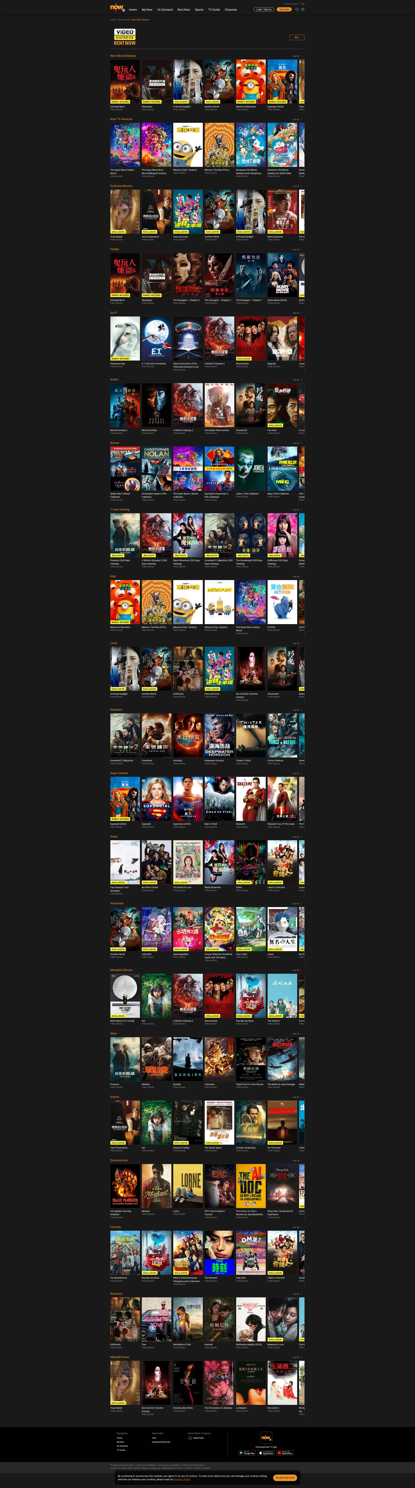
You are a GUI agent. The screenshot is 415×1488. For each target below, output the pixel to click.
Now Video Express (140, 19)
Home (133, 9)
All (296, 37)
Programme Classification (122, 1465)
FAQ (154, 1438)
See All (296, 56)
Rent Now (184, 9)
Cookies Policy (182, 1479)
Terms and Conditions (146, 1465)
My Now (147, 9)
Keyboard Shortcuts (161, 1442)
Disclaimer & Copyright (169, 1465)
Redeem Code (290, 4)
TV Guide (214, 9)
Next (298, 86)
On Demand (165, 9)
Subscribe (284, 9)
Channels (231, 9)
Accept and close (285, 1477)
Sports (199, 9)
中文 (303, 4)
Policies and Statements (193, 1465)
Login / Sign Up (264, 9)
